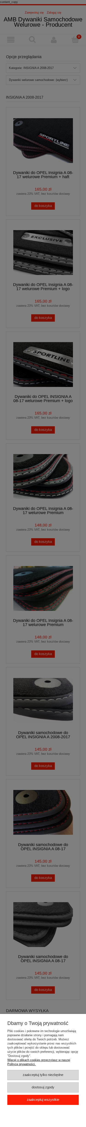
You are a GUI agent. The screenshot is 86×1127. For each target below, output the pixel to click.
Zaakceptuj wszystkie (43, 1099)
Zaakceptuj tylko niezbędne (43, 1075)
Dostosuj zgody (43, 1087)
